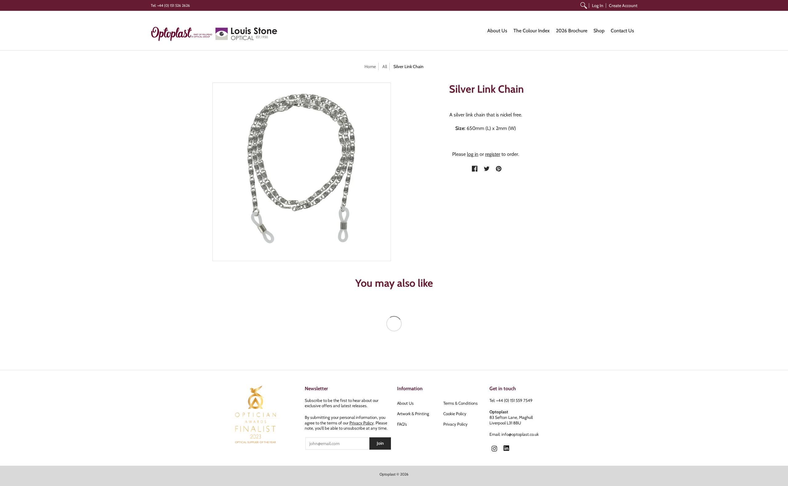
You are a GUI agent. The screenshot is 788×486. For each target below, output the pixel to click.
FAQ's (402, 424)
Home (370, 66)
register (492, 154)
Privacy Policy (361, 422)
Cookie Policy (454, 413)
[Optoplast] (183, 33)
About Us (405, 403)
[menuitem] (583, 5)
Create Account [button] (623, 5)
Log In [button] (597, 5)
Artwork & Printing (413, 413)
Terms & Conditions (460, 403)
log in (472, 154)
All (384, 66)
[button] (474, 169)
